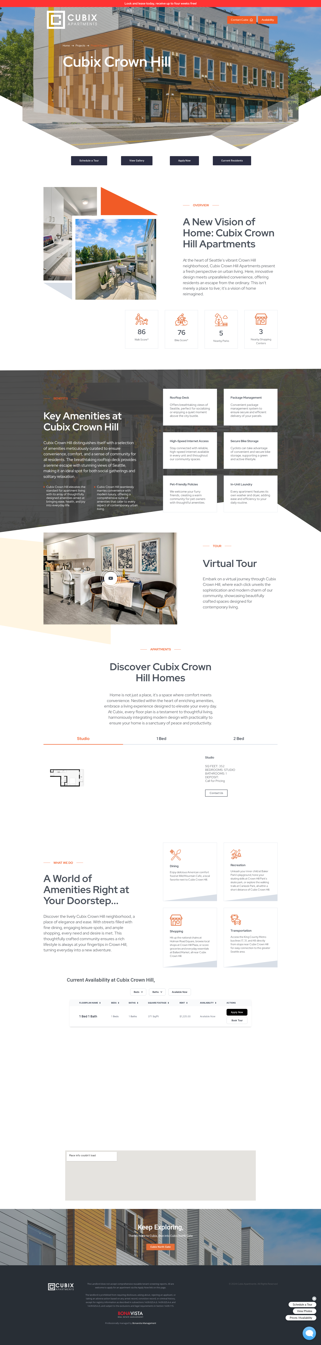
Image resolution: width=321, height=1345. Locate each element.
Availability (268, 20)
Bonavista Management (144, 1323)
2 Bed (238, 739)
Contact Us (216, 793)
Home (66, 45)
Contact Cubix (239, 20)
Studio (83, 739)
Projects (80, 45)
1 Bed (161, 739)
